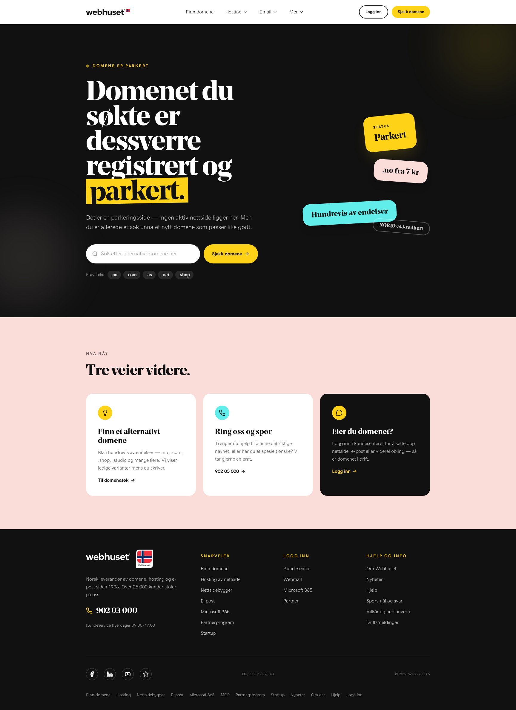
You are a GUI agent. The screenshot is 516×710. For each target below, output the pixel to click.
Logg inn (374, 12)
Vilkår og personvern (388, 611)
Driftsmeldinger (382, 622)
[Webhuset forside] (108, 12)
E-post (208, 601)
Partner (291, 601)
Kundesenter (296, 568)
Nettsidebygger (216, 590)
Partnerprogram (217, 622)
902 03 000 (227, 471)
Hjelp (371, 590)
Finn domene (200, 12)
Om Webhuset (381, 568)
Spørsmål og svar (384, 601)
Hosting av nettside (220, 579)
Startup (208, 633)
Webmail (292, 579)
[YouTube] (128, 674)
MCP (225, 695)
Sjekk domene (411, 12)
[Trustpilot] (146, 674)
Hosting (233, 12)
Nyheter (374, 579)
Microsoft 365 (215, 611)
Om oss (318, 695)
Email (265, 12)
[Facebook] (92, 674)
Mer (293, 12)
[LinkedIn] (110, 674)
